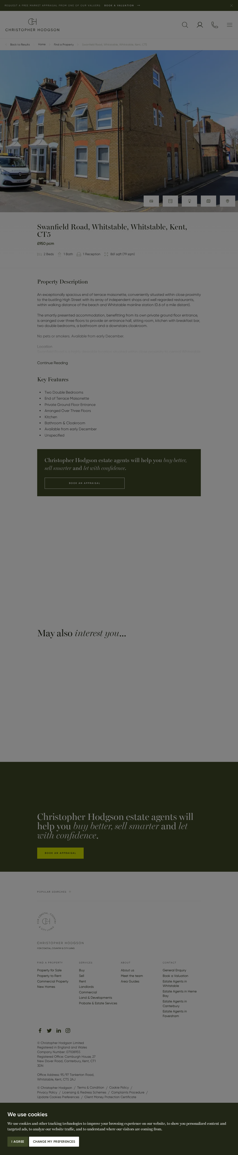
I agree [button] (17, 1142)
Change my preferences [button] (54, 1142)
